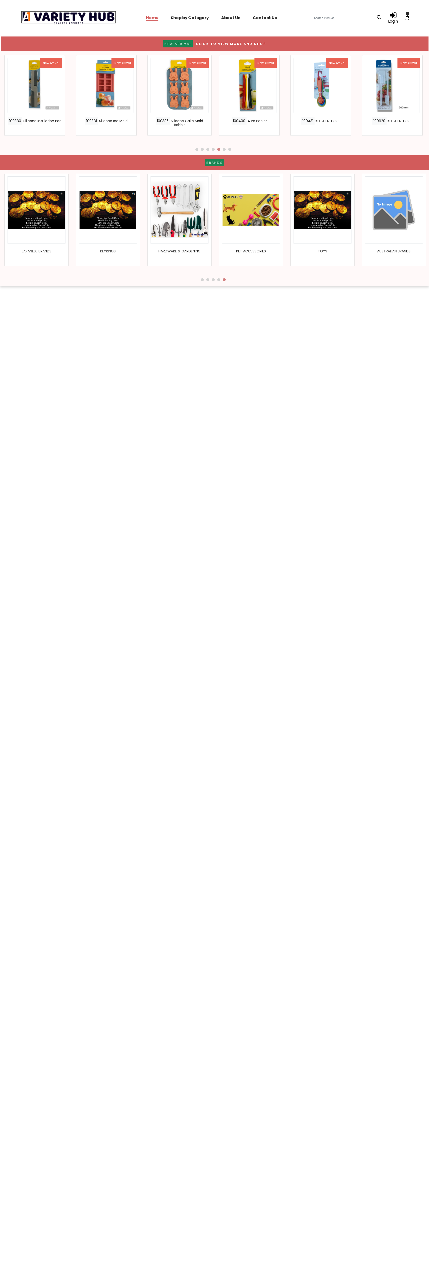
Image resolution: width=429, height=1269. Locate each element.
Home (152, 18)
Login (393, 20)
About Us (230, 18)
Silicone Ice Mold (113, 120)
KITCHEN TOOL (328, 120)
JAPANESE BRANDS (36, 251)
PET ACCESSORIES (251, 251)
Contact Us (265, 18)
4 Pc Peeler (257, 120)
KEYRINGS (108, 251)
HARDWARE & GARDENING (179, 251)
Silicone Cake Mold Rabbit (187, 123)
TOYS (322, 251)
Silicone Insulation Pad (42, 120)
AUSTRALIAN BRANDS (394, 251)
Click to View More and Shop (231, 43)
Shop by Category (190, 18)
